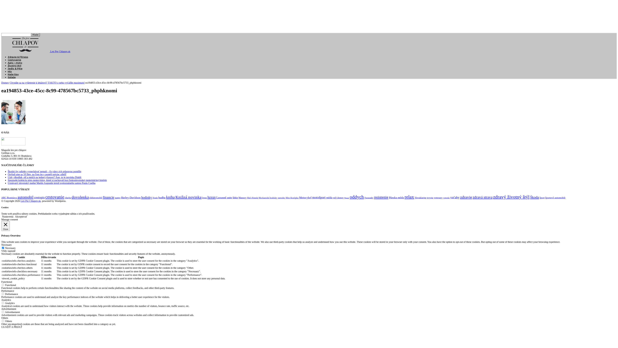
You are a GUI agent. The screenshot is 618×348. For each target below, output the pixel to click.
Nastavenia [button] (7, 216)
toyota (430, 197)
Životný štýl (14, 65)
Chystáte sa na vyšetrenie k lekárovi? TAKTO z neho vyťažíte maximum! (47, 82)
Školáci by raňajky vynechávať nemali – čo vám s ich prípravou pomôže (44, 171)
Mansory (242, 198)
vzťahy (454, 197)
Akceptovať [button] (21, 216)
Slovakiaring (420, 198)
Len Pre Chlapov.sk (31, 201)
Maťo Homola (252, 198)
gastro (117, 198)
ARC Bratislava (9, 197)
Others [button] (4, 318)
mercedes (281, 198)
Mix (10, 71)
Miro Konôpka (292, 198)
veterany (438, 197)
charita (68, 197)
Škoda (534, 197)
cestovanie (54, 197)
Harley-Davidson (131, 197)
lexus (204, 198)
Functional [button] (6, 281)
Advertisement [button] (8, 309)
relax (409, 196)
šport (542, 197)
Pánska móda (396, 197)
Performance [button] (7, 291)
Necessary (10, 248)
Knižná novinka (188, 197)
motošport (319, 197)
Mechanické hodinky (268, 198)
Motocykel (305, 197)
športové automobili (555, 197)
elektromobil (95, 197)
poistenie (381, 197)
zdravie (466, 197)
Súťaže (12, 77)
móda (329, 197)
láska (235, 197)
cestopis (39, 197)
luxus (211, 197)
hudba (161, 197)
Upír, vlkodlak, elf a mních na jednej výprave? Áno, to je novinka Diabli (44, 177)
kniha (170, 197)
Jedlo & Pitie (15, 68)
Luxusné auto (224, 197)
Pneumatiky (369, 198)
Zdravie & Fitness (18, 57)
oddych (357, 196)
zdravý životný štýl (511, 196)
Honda (155, 198)
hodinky (146, 197)
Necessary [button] (6, 244)
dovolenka (80, 197)
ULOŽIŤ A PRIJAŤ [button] (11, 327)
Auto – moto (15, 62)
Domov (5, 82)
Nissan (346, 198)
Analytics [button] (6, 300)
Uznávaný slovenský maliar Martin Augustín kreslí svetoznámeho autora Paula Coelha (51, 183)
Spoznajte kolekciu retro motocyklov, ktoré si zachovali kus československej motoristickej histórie (57, 180)
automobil (25, 197)
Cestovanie (14, 59)
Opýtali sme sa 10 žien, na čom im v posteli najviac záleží (37, 174)
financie (108, 197)
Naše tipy (13, 74)
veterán (446, 198)
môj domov (338, 198)
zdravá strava (482, 197)
